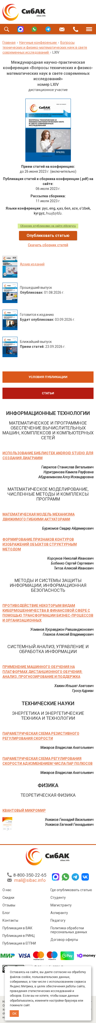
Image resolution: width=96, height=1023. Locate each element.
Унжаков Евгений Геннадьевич (69, 824)
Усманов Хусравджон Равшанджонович (62, 629)
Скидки (8, 898)
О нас (6, 890)
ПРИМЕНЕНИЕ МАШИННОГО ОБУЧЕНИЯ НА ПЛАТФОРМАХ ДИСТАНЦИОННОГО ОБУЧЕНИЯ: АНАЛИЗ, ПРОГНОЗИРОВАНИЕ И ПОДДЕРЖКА (42, 672)
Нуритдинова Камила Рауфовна (69, 472)
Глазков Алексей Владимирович (68, 634)
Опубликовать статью (48, 235)
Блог (6, 913)
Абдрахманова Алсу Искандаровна (66, 477)
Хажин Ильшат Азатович (74, 686)
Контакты (10, 920)
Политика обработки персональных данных (68, 930)
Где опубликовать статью (71, 890)
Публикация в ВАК (17, 928)
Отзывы (8, 905)
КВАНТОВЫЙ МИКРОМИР (24, 810)
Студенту (58, 898)
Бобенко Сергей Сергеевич (72, 563)
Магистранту (61, 905)
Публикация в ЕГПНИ (19, 943)
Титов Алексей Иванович (74, 568)
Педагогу (57, 920)
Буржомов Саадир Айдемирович (68, 528)
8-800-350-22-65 (29, 875)
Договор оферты (64, 940)
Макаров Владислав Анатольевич (67, 747)
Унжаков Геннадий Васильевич (69, 820)
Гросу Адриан (83, 691)
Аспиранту (59, 913)
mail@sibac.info (30, 880)
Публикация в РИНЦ (18, 936)
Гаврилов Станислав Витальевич (67, 467)
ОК (14, 1013)
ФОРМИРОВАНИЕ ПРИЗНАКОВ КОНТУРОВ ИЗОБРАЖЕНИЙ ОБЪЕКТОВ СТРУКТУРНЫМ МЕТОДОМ (39, 544)
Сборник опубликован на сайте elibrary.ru (48, 226)
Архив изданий (32, 264)
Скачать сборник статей (48, 245)
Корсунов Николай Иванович (70, 558)
